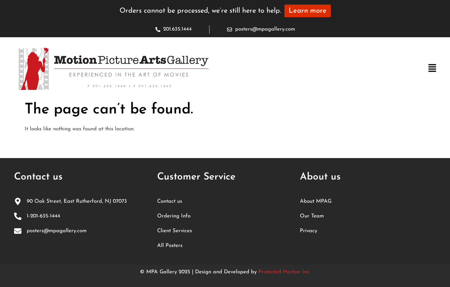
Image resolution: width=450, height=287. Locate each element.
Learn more (308, 10)
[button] (432, 69)
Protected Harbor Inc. (284, 272)
